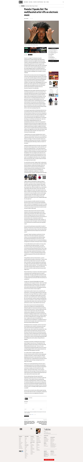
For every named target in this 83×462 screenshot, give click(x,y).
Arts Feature (26, 446)
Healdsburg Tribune (52, 439)
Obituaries (20, 444)
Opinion (25, 441)
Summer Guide (37, 447)
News (25, 440)
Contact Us (20, 441)
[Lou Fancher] (26, 398)
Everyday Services (32, 448)
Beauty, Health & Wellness (32, 446)
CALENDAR (37, 436)
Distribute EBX (20, 446)
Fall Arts (37, 443)
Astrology (26, 447)
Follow (57, 92)
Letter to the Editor (21, 442)
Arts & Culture (32, 444)
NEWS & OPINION (26, 436)
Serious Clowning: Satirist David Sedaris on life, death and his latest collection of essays (29, 423)
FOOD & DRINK (32, 436)
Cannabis (26, 438)
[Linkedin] (31, 54)
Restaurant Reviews (33, 440)
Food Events (32, 439)
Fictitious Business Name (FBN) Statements (46, 454)
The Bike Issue (37, 449)
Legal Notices (45, 453)
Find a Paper (20, 445)
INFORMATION (20, 436)
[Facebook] (28, 54)
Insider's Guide (37, 445)
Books (25, 448)
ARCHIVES (31, 428)
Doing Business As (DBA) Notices (46, 455)
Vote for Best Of (20, 447)
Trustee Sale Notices (46, 456)
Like (57, 89)
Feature (25, 439)
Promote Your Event (38, 440)
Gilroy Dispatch (51, 438)
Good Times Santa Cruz (46, 439)
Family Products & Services (32, 449)
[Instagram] (45, 432)
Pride (36, 446)
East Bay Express (45, 438)
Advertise (20, 439)
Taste (37, 448)
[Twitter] (30, 54)
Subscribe (20, 438)
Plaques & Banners (21, 448)
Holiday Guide (37, 444)
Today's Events (37, 438)
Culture (25, 449)
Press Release (20, 443)
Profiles (25, 443)
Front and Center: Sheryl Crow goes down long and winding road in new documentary (42, 423)
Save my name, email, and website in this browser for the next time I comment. (35, 412)
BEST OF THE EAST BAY (33, 442)
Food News (32, 438)
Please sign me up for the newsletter (28, 414)
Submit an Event (38, 439)
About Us (20, 440)
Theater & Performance (26, 455)
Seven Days (26, 442)
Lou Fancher (26, 18)
